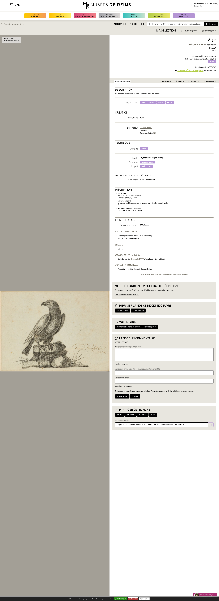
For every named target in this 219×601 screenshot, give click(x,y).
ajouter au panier (190, 31)
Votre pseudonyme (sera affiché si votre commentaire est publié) (137, 369)
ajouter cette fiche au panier (128, 327)
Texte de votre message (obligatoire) (128, 347)
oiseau (169, 102)
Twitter (120, 415)
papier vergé (146, 166)
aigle (143, 102)
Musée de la (84, 16)
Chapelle (134, 16)
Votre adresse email (122, 378)
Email (153, 415)
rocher (151, 102)
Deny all (133, 599)
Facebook (131, 415)
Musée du (109, 16)
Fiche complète (138, 310)
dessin (212, 62)
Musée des (35, 16)
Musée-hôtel (158, 16)
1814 (155, 133)
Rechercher (211, 24)
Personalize (144, 599)
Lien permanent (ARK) (122, 420)
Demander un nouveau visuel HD (127, 295)
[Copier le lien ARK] (211, 424)
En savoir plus (198, 6)
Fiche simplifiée (122, 310)
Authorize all (121, 599)
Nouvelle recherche (129, 24)
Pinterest (143, 415)
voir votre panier (210, 31)
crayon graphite (147, 162)
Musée (60, 16)
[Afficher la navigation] (11, 5)
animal (160, 102)
